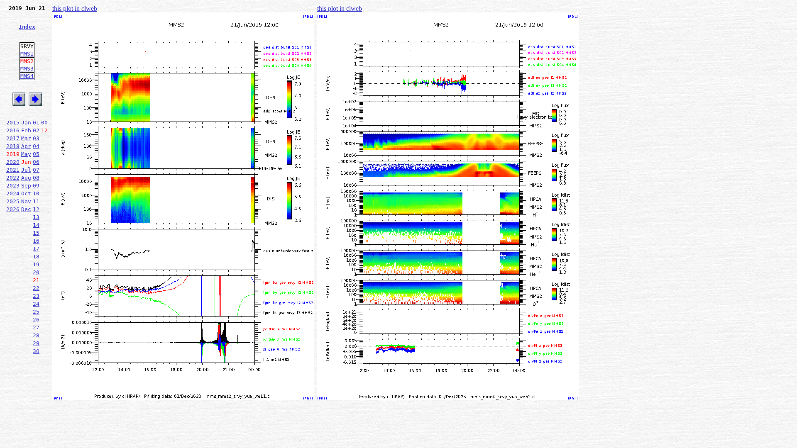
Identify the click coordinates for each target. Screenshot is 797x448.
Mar (26, 138)
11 (36, 201)
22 (36, 288)
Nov (26, 201)
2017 (13, 138)
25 (36, 312)
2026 (13, 209)
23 (36, 296)
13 (36, 217)
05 (36, 154)
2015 (13, 122)
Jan (26, 122)
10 (36, 193)
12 (36, 209)
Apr (26, 146)
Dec (26, 209)
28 (36, 335)
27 (36, 327)
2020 (13, 162)
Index (27, 27)
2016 (13, 130)
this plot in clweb (74, 8)
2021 (13, 170)
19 (36, 264)
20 (36, 272)
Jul (26, 170)
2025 (13, 201)
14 (36, 225)
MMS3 (27, 69)
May (26, 154)
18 (36, 256)
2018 (13, 146)
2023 (13, 186)
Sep (26, 186)
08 (36, 178)
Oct (26, 193)
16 (36, 241)
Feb (26, 130)
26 (36, 320)
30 (36, 351)
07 (36, 170)
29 (36, 343)
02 (36, 130)
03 (36, 138)
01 (36, 122)
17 (36, 249)
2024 (13, 193)
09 (36, 186)
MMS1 (27, 54)
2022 (13, 178)
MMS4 (27, 76)
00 (44, 122)
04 (36, 146)
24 (36, 304)
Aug (26, 178)
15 (36, 233)
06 (36, 162)
